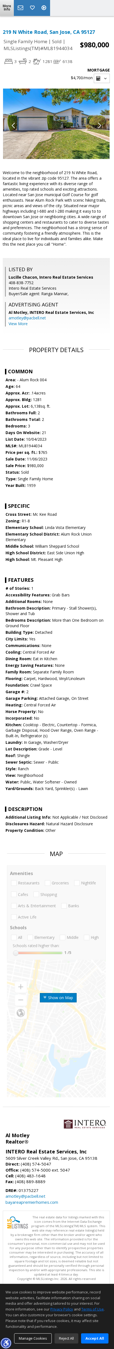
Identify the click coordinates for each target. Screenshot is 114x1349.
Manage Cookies (33, 1338)
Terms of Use (92, 1309)
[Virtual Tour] (44, 8)
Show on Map (60, 997)
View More (18, 323)
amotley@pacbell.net (27, 317)
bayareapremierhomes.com (32, 1202)
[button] (6, 1343)
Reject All (66, 1338)
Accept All (95, 1338)
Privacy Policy (61, 1309)
